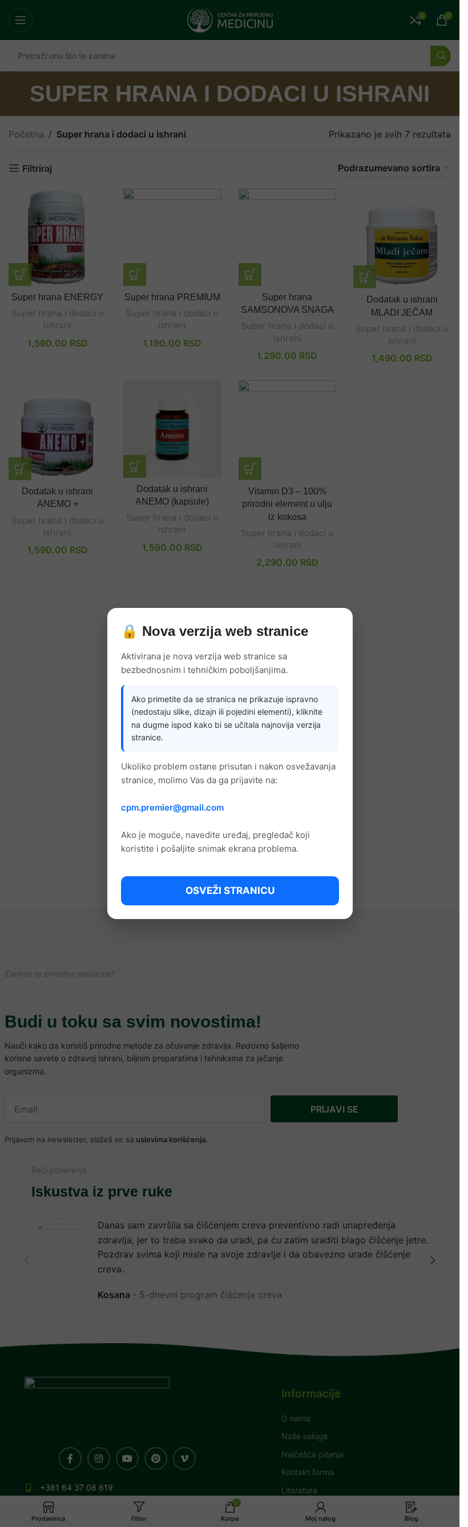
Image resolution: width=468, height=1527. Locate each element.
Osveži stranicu (230, 890)
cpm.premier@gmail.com (172, 807)
